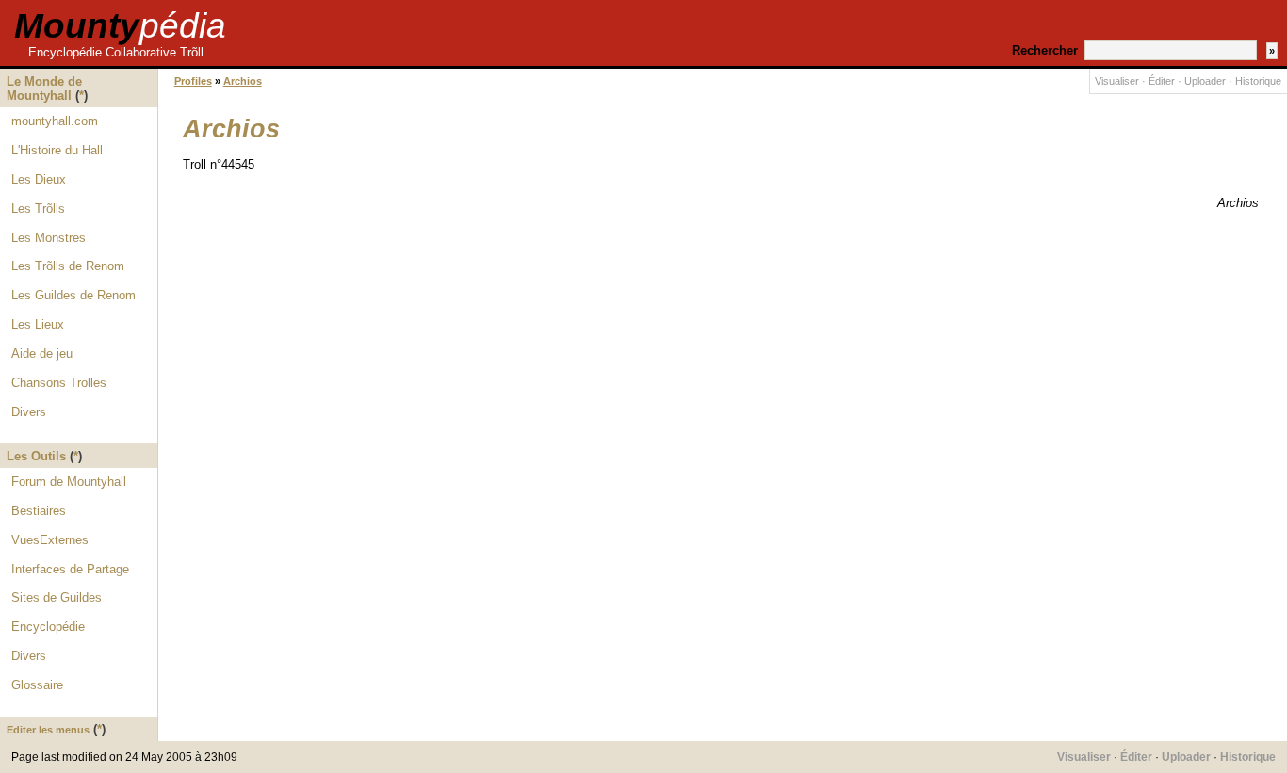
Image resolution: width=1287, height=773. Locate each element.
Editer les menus (48, 729)
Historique (1258, 81)
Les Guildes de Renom (73, 295)
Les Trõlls (38, 208)
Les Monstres (48, 238)
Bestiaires (38, 511)
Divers (28, 412)
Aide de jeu (42, 353)
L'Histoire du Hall (57, 150)
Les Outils (36, 456)
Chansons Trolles (58, 383)
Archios (242, 81)
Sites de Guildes (56, 597)
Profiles (193, 81)
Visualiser (1117, 81)
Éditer (1162, 81)
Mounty (120, 26)
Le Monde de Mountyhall (44, 88)
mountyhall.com (54, 121)
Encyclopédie (48, 627)
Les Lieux (37, 324)
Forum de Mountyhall (68, 482)
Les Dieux (38, 179)
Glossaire (37, 685)
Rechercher (1045, 50)
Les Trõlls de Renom (67, 266)
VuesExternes (50, 540)
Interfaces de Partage (70, 569)
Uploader (1205, 81)
